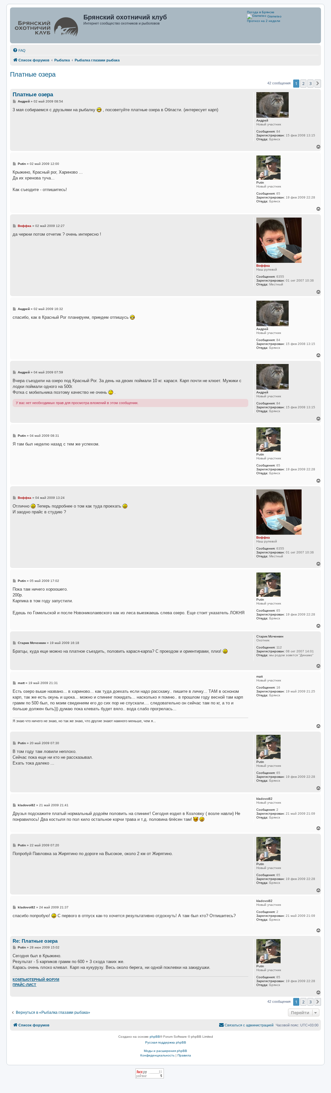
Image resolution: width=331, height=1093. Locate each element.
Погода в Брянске (260, 12)
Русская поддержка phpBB (165, 1042)
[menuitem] (19, 50)
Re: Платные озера (35, 941)
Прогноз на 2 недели (263, 21)
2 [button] (303, 83)
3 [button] (310, 83)
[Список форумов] (47, 25)
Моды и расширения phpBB (165, 1051)
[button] (318, 83)
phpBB (155, 1036)
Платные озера (33, 74)
